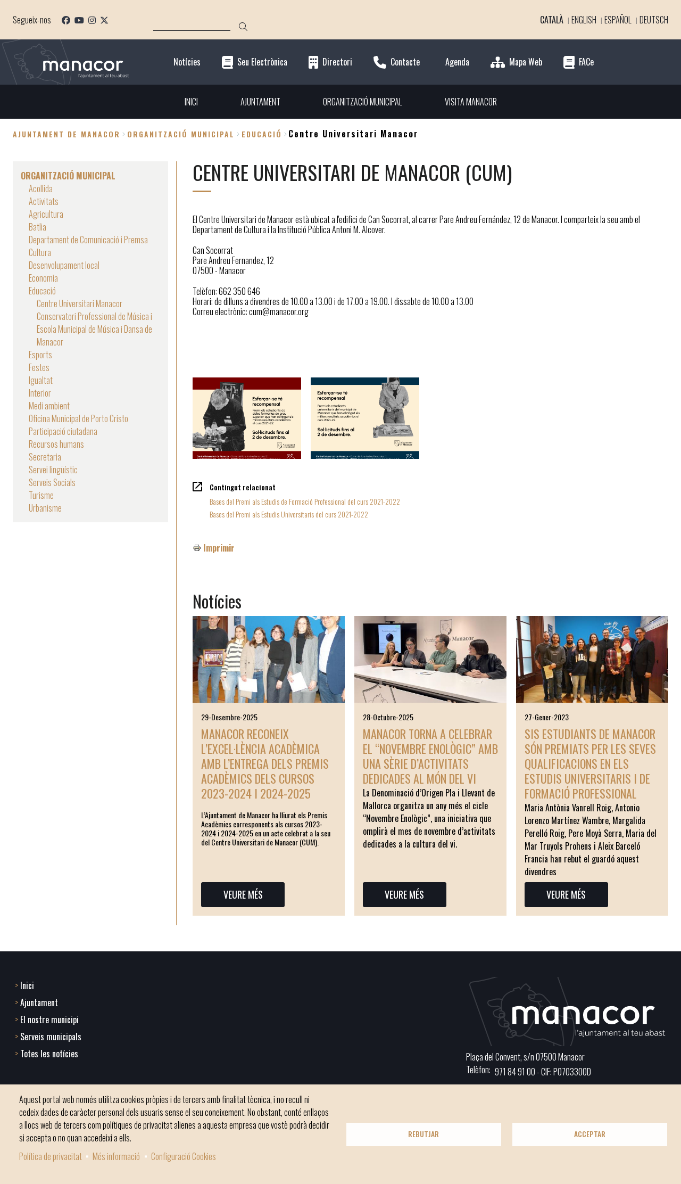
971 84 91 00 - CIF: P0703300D (543, 1071)
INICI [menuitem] (191, 101)
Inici (27, 985)
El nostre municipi (49, 1019)
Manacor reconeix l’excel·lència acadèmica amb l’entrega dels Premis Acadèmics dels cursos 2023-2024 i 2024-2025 (265, 763)
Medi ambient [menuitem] (49, 405)
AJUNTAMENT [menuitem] (260, 101)
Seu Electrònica (262, 62)
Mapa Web (525, 62)
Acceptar (589, 1134)
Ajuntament (39, 1002)
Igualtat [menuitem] (41, 380)
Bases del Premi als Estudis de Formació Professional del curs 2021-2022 (305, 501)
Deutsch (654, 19)
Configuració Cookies (183, 1156)
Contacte (405, 62)
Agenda (457, 62)
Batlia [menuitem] (37, 226)
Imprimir (219, 547)
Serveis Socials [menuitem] (52, 482)
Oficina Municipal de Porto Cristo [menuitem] (78, 418)
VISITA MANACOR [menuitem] (471, 101)
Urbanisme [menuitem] (45, 507)
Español (618, 19)
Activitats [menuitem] (44, 201)
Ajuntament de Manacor (66, 133)
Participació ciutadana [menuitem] (63, 431)
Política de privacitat (50, 1156)
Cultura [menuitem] (40, 252)
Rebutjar (423, 1134)
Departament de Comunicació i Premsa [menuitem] (88, 239)
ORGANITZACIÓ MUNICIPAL (181, 133)
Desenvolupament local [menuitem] (64, 265)
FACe (586, 62)
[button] (247, 418)
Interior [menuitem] (40, 393)
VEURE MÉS (243, 894)
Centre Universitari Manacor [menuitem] (79, 303)
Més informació (116, 1156)
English (583, 19)
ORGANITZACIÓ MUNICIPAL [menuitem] (362, 101)
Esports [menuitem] (40, 354)
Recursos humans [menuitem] (56, 444)
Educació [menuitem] (42, 290)
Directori (337, 62)
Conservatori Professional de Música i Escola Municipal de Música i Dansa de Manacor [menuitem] (94, 329)
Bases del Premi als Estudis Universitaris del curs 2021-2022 (289, 514)
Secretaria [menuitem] (45, 456)
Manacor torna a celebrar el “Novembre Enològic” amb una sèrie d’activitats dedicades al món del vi (430, 756)
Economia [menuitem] (43, 278)
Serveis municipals (50, 1036)
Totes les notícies (49, 1053)
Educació (262, 133)
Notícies (187, 62)
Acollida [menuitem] (41, 188)
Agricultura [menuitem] (46, 214)
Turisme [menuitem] (41, 495)
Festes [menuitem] (39, 367)
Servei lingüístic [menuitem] (53, 469)
